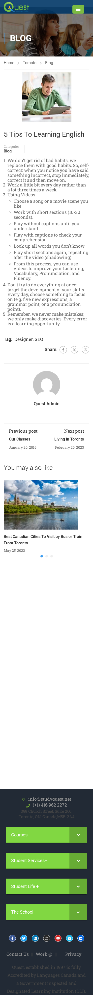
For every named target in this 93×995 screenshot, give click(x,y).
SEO (39, 339)
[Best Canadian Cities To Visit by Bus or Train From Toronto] (41, 504)
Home (9, 62)
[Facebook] (63, 349)
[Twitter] (74, 349)
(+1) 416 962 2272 (48, 805)
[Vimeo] (69, 938)
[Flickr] (80, 938)
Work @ (44, 954)
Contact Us (17, 954)
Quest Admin (47, 403)
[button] (41, 556)
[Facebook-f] (12, 938)
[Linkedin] (35, 938)
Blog (49, 62)
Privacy (73, 954)
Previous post (23, 431)
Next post (74, 431)
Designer (23, 339)
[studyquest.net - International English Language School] (19, 7)
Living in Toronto (69, 439)
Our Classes (19, 439)
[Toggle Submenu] (78, 835)
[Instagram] (46, 938)
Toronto (29, 62)
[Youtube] (58, 938)
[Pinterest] (85, 349)
